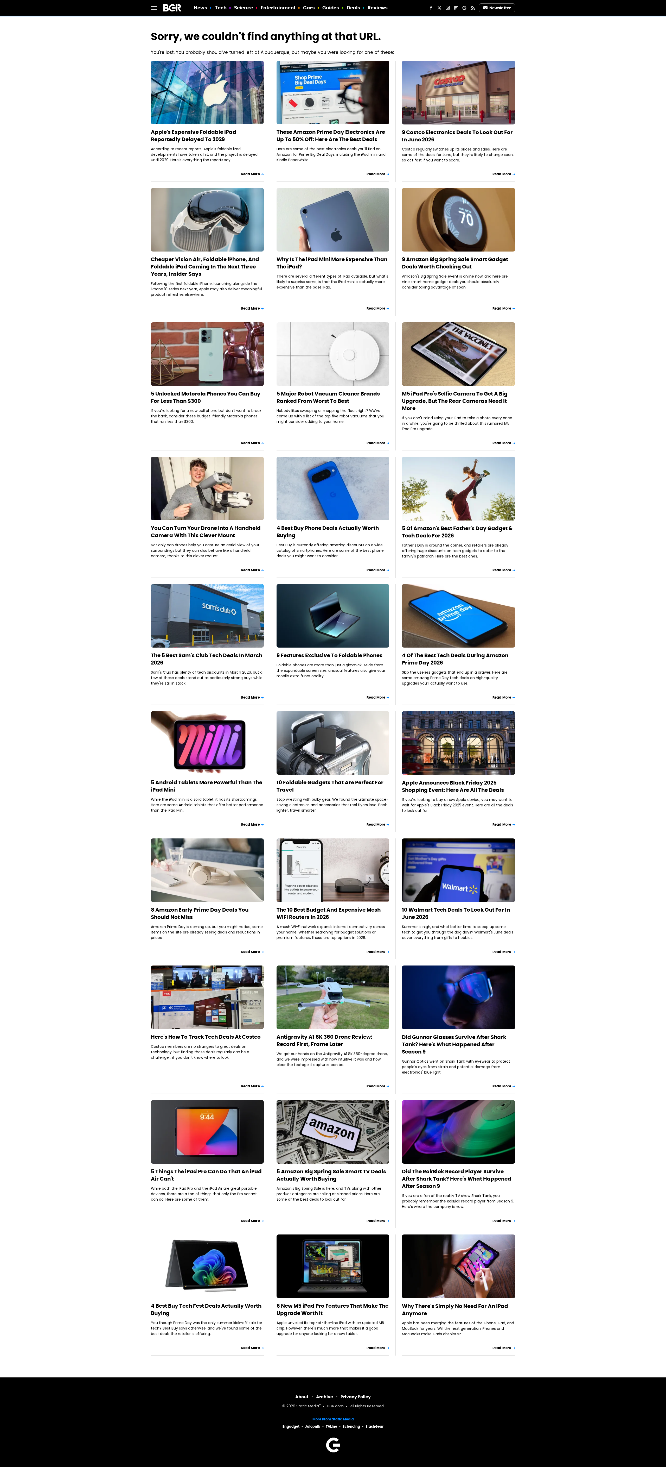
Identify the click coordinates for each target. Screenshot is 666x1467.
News (200, 8)
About (302, 1397)
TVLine (331, 1426)
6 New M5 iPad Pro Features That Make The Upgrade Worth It (332, 1309)
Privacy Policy (356, 1397)
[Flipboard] (456, 8)
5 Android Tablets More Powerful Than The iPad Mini (206, 786)
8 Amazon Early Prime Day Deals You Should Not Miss (199, 913)
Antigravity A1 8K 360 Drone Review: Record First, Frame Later (324, 1040)
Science (243, 8)
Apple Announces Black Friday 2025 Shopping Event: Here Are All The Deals (453, 786)
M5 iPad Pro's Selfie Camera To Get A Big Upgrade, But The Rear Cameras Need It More (455, 401)
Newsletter (500, 7)
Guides (330, 8)
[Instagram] (448, 8)
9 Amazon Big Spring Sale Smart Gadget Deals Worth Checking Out (455, 263)
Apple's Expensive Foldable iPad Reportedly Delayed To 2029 (193, 136)
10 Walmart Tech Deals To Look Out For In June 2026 (456, 913)
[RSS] (473, 8)
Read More (250, 174)
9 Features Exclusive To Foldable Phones (329, 655)
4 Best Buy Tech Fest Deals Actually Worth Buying (206, 1309)
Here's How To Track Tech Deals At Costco (206, 1036)
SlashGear (375, 1426)
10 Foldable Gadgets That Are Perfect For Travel (330, 786)
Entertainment (278, 8)
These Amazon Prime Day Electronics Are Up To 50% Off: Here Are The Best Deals (331, 136)
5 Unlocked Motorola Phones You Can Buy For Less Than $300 (205, 397)
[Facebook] (431, 8)
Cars (309, 8)
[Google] (464, 8)
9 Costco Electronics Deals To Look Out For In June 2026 (457, 136)
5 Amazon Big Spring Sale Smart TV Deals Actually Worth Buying (331, 1175)
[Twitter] (439, 8)
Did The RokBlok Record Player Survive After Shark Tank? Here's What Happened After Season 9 (456, 1178)
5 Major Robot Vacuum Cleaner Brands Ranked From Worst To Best (328, 397)
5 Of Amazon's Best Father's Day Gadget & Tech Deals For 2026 (457, 532)
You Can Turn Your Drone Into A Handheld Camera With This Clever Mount (206, 532)
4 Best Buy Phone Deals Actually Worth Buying (328, 532)
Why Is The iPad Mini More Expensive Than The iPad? (332, 263)
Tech (221, 8)
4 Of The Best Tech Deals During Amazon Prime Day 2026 (455, 659)
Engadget (291, 1426)
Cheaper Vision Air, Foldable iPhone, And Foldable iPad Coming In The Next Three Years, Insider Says (205, 266)
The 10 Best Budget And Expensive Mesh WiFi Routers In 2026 (329, 913)
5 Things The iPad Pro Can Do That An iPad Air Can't (206, 1175)
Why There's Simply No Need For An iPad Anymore (455, 1310)
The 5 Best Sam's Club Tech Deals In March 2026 (206, 659)
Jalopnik (312, 1426)
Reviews (378, 8)
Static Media (307, 1406)
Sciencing (351, 1426)
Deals (353, 8)
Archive (324, 1397)
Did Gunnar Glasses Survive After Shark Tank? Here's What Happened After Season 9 (454, 1044)
